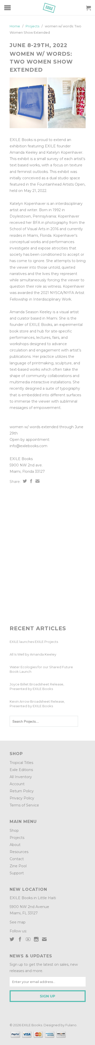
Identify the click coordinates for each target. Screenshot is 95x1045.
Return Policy (22, 791)
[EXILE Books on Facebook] (20, 939)
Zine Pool (18, 866)
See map (18, 922)
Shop (14, 830)
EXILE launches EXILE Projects (34, 642)
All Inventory (21, 777)
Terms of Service (24, 805)
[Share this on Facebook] (30, 481)
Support (17, 873)
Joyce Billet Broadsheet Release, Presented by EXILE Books (37, 686)
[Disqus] (48, 554)
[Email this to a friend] (37, 481)
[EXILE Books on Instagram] (36, 939)
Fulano (71, 1025)
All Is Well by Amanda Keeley (33, 654)
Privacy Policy (22, 798)
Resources (19, 852)
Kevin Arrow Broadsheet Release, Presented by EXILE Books (37, 703)
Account (17, 784)
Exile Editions (21, 769)
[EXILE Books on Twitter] (12, 939)
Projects (17, 837)
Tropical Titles (21, 762)
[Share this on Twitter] (24, 481)
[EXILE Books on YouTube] (28, 939)
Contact (17, 859)
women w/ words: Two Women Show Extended (41, 62)
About (15, 844)
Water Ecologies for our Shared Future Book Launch (41, 669)
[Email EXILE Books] (44, 939)
